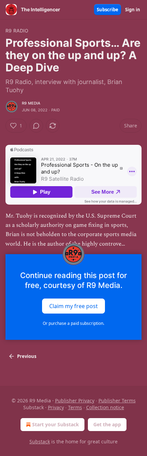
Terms (75, 407)
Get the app (107, 424)
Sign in (132, 9)
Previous (26, 356)
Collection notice (105, 407)
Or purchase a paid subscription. (73, 323)
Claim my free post (73, 305)
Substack (39, 441)
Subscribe (107, 9)
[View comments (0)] (36, 126)
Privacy (56, 407)
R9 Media (31, 103)
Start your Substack (55, 424)
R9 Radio (17, 30)
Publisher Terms (117, 400)
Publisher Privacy (74, 400)
